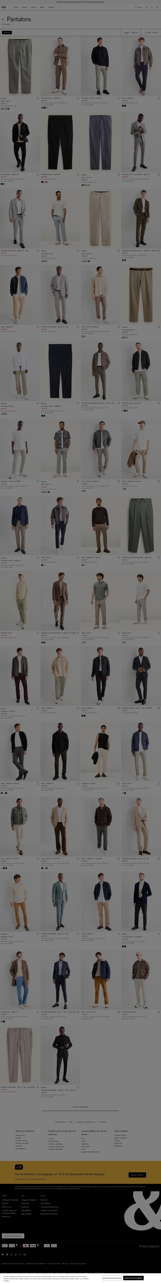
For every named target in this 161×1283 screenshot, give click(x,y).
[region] (80, 1278)
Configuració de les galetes (112, 1278)
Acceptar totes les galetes (133, 1278)
